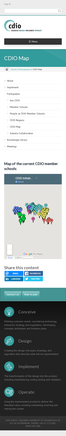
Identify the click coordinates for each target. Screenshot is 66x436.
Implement (12, 87)
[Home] (23, 25)
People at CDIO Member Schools (27, 113)
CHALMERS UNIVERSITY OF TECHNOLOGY (38, 420)
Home (14, 69)
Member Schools (19, 107)
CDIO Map (15, 126)
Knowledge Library (17, 139)
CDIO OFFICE (11, 420)
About (10, 80)
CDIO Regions (17, 120)
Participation (24, 69)
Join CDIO (15, 100)
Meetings (12, 146)
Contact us (13, 294)
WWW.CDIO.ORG (33, 426)
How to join (30, 294)
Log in (7, 4)
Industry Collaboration (21, 133)
